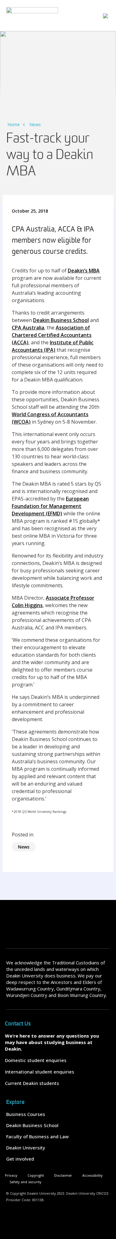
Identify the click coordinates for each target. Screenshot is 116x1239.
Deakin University (25, 1147)
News (35, 124)
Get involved (20, 1159)
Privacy (11, 1175)
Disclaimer (63, 1175)
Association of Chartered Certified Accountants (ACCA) (52, 335)
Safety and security (25, 1181)
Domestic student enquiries (36, 1060)
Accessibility (92, 1175)
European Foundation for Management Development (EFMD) (50, 506)
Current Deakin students (32, 1083)
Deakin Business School (61, 320)
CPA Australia (28, 327)
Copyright (36, 1175)
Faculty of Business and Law (37, 1136)
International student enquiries (39, 1072)
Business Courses (25, 1114)
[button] (105, 15)
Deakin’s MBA (84, 270)
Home (13, 124)
